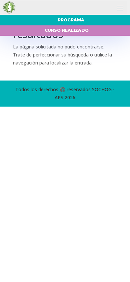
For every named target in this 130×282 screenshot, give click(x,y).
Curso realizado (67, 30)
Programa (71, 19)
